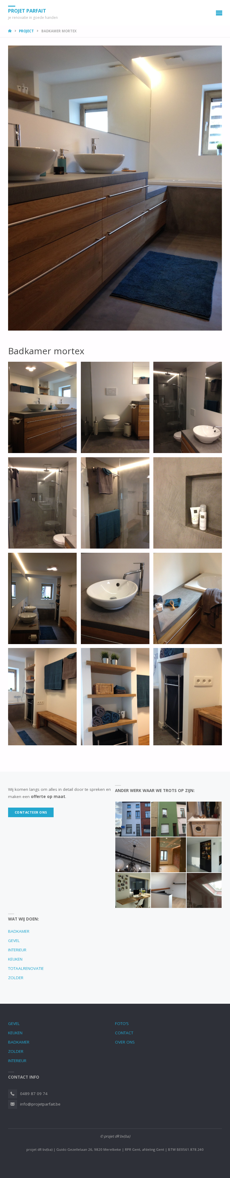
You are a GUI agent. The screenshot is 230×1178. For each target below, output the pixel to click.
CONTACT (124, 1032)
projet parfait (27, 10)
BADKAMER (18, 931)
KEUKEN (15, 959)
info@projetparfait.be (40, 1104)
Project (26, 31)
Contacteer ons (31, 812)
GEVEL (14, 940)
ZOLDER (15, 977)
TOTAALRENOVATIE (26, 968)
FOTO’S (122, 1023)
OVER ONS (125, 1042)
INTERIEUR (17, 950)
